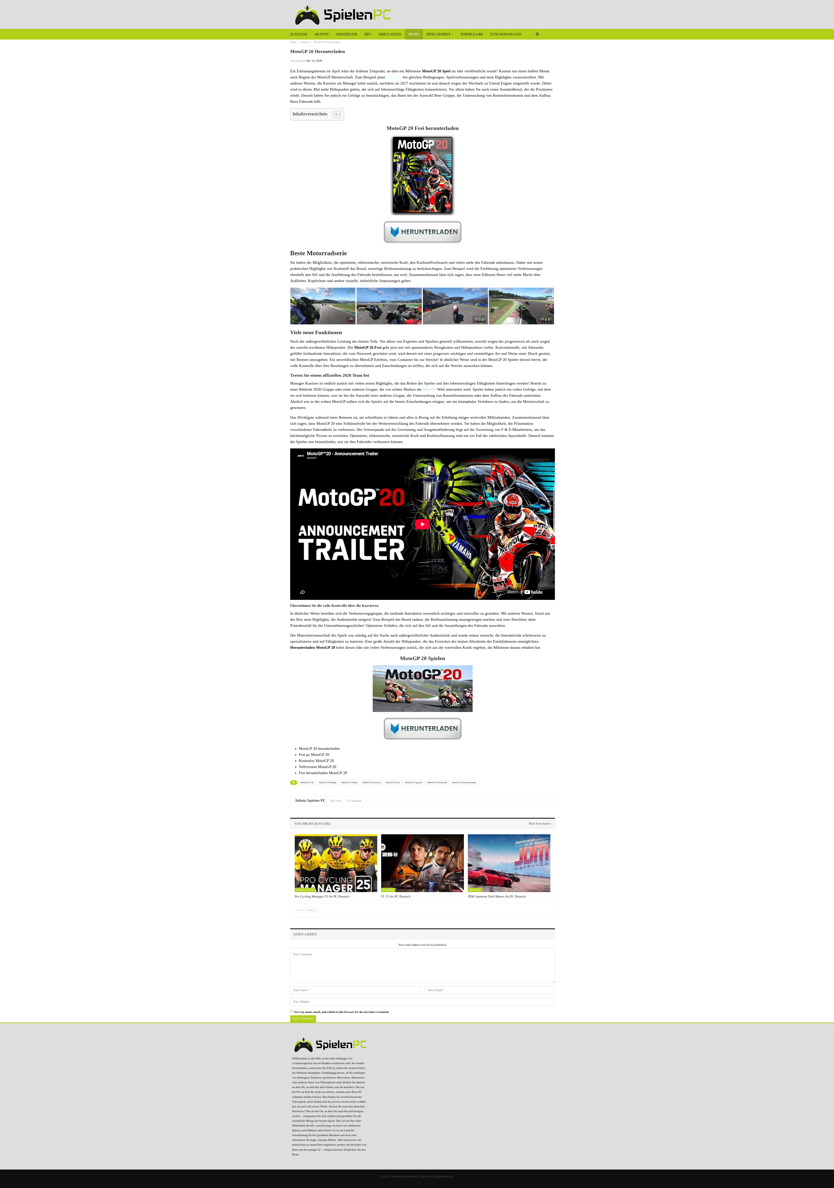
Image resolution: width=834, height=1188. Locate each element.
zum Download (505, 34)
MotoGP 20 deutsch (371, 782)
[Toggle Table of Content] (334, 114)
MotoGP (429, 389)
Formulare (472, 34)
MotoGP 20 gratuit (413, 782)
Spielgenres (438, 34)
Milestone (394, 77)
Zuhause (298, 34)
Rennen (388, 889)
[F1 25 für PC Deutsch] (422, 863)
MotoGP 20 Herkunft (437, 782)
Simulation (390, 34)
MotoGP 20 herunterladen (464, 782)
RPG (368, 34)
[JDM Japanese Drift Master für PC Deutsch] (509, 863)
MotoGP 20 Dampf (327, 782)
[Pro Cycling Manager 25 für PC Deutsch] (336, 863)
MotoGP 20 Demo (349, 782)
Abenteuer (346, 34)
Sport (414, 34)
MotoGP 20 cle (307, 782)
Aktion (321, 34)
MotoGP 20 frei (393, 782)
